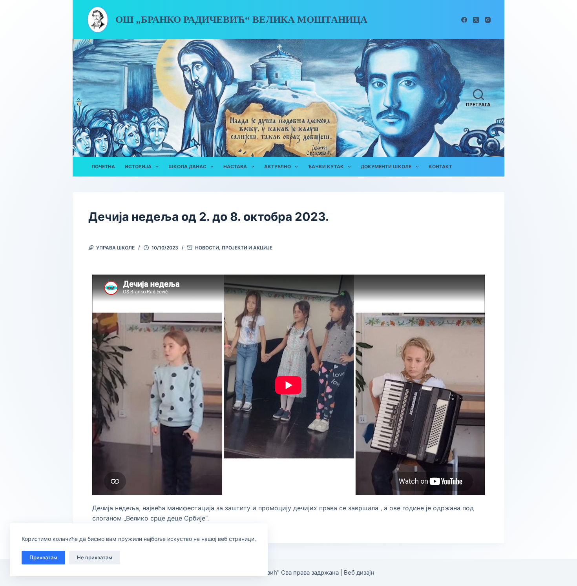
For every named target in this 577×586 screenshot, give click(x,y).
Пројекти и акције (247, 248)
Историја (138, 166)
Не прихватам (94, 557)
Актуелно (277, 166)
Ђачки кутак (326, 166)
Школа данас (187, 166)
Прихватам (43, 557)
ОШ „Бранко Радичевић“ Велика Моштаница (241, 19)
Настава (235, 166)
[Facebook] (464, 20)
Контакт (440, 166)
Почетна (103, 166)
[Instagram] (488, 20)
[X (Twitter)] (476, 20)
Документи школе (386, 166)
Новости (207, 248)
